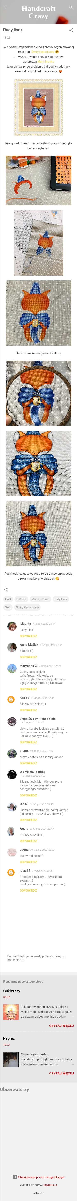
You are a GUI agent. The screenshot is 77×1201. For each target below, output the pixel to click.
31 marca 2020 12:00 (42, 849)
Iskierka (25, 624)
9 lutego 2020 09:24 (50, 665)
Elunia (24, 751)
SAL (8, 607)
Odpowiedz (28, 636)
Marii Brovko (46, 61)
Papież (9, 1038)
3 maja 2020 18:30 (42, 870)
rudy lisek (61, 599)
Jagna (24, 849)
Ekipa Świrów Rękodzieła (38, 719)
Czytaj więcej (61, 1026)
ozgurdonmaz (50, 1185)
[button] (71, 31)
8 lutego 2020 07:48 (51, 644)
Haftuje (21, 599)
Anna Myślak (29, 645)
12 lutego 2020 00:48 (41, 804)
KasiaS (24, 698)
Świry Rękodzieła (42, 52)
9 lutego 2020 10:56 (32, 722)
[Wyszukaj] (71, 8)
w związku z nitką (32, 772)
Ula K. (24, 804)
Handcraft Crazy (38, 12)
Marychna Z (28, 666)
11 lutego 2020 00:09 (33, 775)
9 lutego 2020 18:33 (41, 750)
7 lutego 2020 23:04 (44, 623)
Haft (8, 599)
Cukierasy (11, 991)
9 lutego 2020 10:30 (42, 697)
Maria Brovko (40, 599)
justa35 (25, 871)
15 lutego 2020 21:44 (42, 828)
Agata (24, 828)
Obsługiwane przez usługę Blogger (41, 1177)
